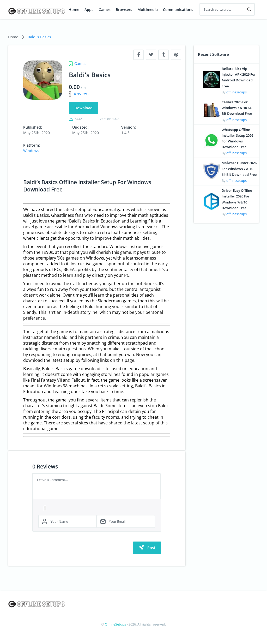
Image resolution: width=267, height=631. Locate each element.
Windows (31, 150)
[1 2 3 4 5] (97, 508)
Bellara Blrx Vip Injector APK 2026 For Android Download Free (239, 77)
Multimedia (147, 9)
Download (84, 107)
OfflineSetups (115, 624)
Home (74, 9)
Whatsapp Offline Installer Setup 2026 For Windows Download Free (237, 138)
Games (105, 9)
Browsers (124, 9)
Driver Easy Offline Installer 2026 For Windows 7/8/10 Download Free (237, 199)
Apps (88, 9)
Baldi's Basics (39, 36)
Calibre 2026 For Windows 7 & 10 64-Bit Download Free (237, 108)
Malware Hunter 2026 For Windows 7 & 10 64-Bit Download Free (239, 168)
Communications (178, 9)
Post (151, 547)
